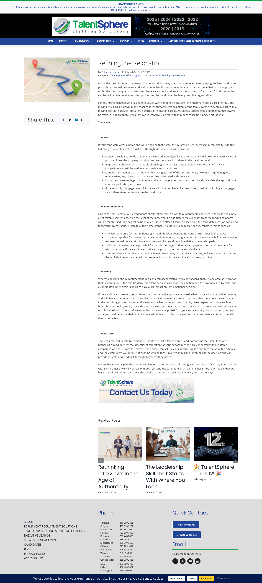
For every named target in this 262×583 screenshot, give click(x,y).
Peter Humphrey (110, 72)
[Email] (83, 120)
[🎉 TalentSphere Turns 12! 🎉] (216, 428)
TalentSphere (118, 75)
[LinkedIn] (76, 120)
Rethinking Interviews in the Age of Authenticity (118, 477)
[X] (70, 120)
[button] (101, 460)
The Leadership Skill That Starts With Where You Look (165, 477)
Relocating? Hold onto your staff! (143, 75)
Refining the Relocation (174, 75)
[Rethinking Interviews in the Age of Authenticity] (120, 428)
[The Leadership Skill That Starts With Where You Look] (168, 428)
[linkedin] (198, 561)
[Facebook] (63, 120)
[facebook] (175, 561)
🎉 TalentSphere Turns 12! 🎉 (214, 470)
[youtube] (190, 561)
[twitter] (183, 561)
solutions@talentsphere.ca (186, 553)
